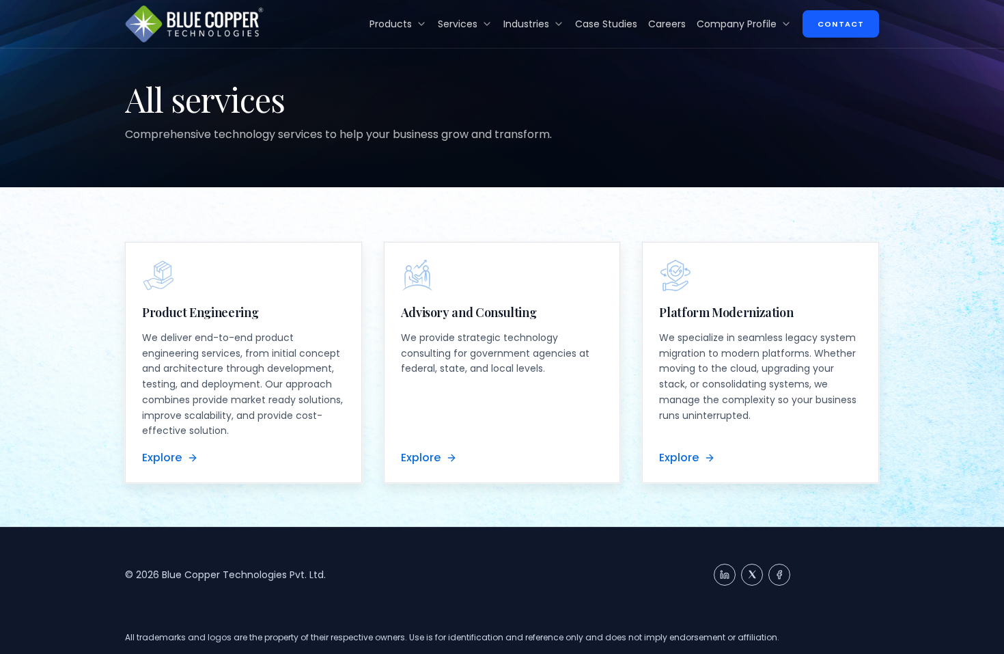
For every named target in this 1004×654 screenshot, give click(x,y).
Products (390, 24)
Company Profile (737, 24)
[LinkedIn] (725, 575)
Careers (667, 24)
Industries (526, 24)
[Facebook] (779, 575)
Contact (841, 23)
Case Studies (606, 24)
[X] (752, 575)
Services (457, 24)
